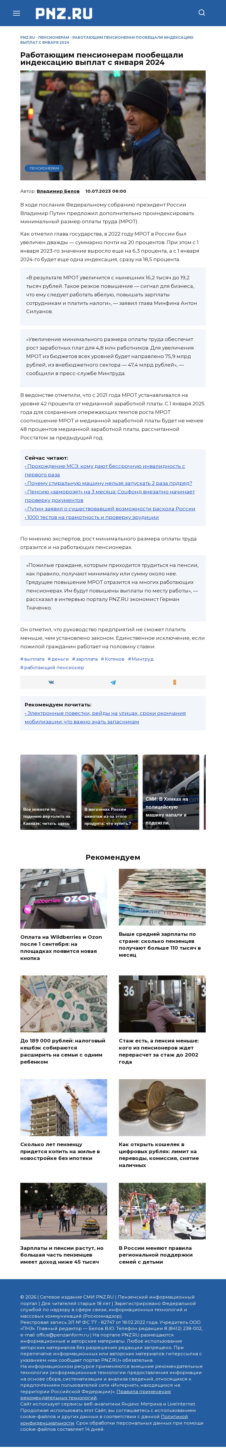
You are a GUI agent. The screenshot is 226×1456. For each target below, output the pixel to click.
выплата (34, 659)
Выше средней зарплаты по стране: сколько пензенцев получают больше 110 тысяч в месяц (160, 944)
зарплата (87, 659)
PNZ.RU (27, 37)
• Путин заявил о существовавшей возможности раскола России (110, 509)
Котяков (114, 659)
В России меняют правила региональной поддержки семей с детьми (156, 1255)
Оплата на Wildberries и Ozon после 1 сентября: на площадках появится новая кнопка (61, 947)
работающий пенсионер (54, 667)
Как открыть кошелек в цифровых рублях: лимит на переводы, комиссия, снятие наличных (159, 1154)
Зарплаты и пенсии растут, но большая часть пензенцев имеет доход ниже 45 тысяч (62, 1255)
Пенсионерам (53, 37)
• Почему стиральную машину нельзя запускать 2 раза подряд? (108, 483)
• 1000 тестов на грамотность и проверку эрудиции (92, 517)
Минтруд (143, 659)
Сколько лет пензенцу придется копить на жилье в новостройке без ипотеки (60, 1151)
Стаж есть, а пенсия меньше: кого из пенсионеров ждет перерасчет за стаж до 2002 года (159, 1051)
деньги (60, 659)
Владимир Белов (58, 191)
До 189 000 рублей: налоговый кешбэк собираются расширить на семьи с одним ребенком (62, 1051)
